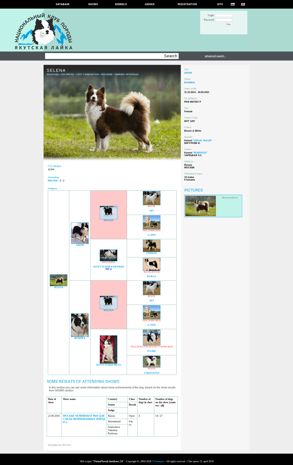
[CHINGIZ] (151, 251)
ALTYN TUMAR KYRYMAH (108, 267)
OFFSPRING (67, 74)
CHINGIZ (151, 253)
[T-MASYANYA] (151, 366)
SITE (220, 4)
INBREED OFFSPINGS (127, 74)
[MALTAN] (108, 218)
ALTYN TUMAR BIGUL (108, 365)
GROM (80, 245)
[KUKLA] (151, 270)
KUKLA (151, 276)
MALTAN (108, 220)
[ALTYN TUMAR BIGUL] (108, 362)
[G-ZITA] (151, 228)
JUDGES (149, 4)
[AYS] (151, 204)
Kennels (121, 4)
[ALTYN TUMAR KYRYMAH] (108, 260)
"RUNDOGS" (200, 152)
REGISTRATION (187, 4)
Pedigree (107, 74)
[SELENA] (58, 285)
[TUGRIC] (151, 344)
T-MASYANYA (151, 373)
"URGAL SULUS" (202, 140)
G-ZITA (152, 235)
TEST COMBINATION (88, 74)
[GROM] (80, 243)
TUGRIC (151, 351)
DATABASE (62, 4)
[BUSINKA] (80, 336)
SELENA (58, 287)
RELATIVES (53, 74)
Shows (93, 4)
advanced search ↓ (215, 56)
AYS (151, 211)
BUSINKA (79, 338)
